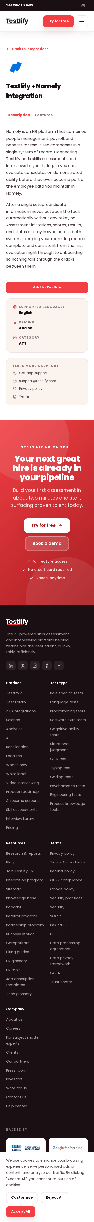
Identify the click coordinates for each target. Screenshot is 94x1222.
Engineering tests (65, 794)
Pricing (12, 827)
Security (57, 907)
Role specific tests (66, 693)
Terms (24, 396)
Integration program (24, 880)
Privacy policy (30, 388)
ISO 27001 (58, 925)
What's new (16, 764)
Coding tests (62, 776)
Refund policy (62, 871)
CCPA (55, 972)
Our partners (17, 1061)
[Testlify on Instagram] (35, 665)
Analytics (14, 728)
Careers (13, 1028)
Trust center (61, 981)
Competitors (17, 942)
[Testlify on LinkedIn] (11, 665)
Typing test (60, 767)
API (8, 737)
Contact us (16, 1097)
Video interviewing (22, 782)
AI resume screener (23, 800)
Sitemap (13, 889)
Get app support (33, 373)
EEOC (54, 934)
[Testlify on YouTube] (59, 665)
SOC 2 (55, 916)
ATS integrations (21, 711)
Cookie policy (62, 889)
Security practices (66, 898)
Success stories (20, 934)
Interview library (20, 818)
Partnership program (25, 925)
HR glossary (16, 960)
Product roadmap (22, 791)
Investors (14, 1079)
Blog (10, 862)
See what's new (19, 5)
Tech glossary (19, 993)
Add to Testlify (47, 287)
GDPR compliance (66, 880)
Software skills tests (68, 720)
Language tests (64, 702)
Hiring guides (17, 951)
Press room (16, 1070)
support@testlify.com (37, 381)
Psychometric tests (67, 785)
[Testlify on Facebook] (47, 665)
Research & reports (23, 853)
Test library (16, 702)
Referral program (21, 916)
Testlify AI (14, 693)
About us (14, 1019)
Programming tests (67, 711)
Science (13, 720)
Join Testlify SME (20, 871)
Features (44, 114)
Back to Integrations (30, 49)
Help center (16, 1106)
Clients (12, 1052)
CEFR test (58, 758)
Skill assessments (22, 809)
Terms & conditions (68, 862)
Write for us (16, 1088)
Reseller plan (17, 746)
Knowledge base (21, 898)
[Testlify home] (17, 21)
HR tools (13, 969)
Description (19, 114)
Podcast (13, 907)
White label (16, 773)
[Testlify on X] (23, 665)
